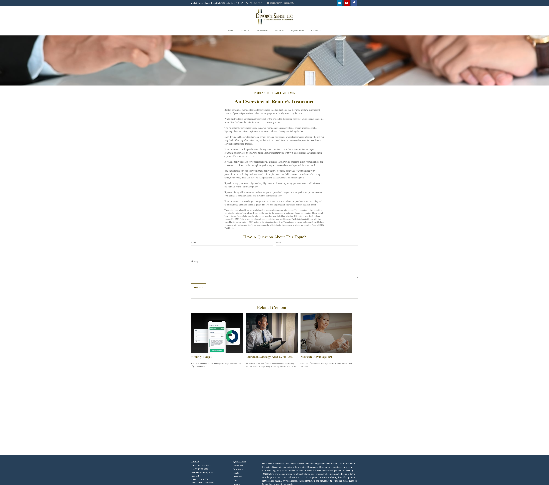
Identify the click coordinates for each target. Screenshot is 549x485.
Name (193, 242)
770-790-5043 (256, 2)
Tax (235, 480)
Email (278, 242)
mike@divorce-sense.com (282, 2)
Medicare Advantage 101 (316, 356)
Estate (236, 472)
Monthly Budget (201, 356)
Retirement (238, 465)
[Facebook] (354, 3)
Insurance (237, 476)
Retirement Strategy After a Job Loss (269, 356)
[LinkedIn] (339, 3)
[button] (230, 30)
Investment (238, 469)
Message (195, 261)
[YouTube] (347, 3)
